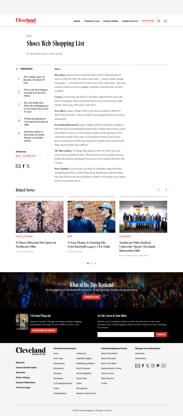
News (77, 21)
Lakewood (81, 353)
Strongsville (81, 388)
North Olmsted (83, 368)
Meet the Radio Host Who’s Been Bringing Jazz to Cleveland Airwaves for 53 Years (36, 107)
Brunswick (58, 378)
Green (56, 388)
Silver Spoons (107, 378)
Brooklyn (58, 373)
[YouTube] (163, 365)
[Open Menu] (165, 21)
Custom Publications (25, 382)
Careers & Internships (26, 367)
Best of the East (108, 358)
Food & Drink (110, 21)
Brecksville (58, 368)
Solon (79, 383)
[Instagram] (153, 365)
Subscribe (148, 21)
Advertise (20, 372)
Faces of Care (107, 373)
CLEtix (104, 383)
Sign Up (161, 334)
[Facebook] (143, 365)
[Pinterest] (158, 365)
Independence (60, 393)
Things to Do (91, 21)
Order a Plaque (23, 377)
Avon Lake (58, 358)
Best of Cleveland (109, 353)
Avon (56, 353)
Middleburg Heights (85, 363)
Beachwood (59, 363)
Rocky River (81, 378)
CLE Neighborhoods (63, 383)
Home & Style (130, 21)
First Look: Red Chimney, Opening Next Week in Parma (36, 93)
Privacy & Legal (23, 387)
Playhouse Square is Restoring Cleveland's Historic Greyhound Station (34, 136)
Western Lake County (86, 393)
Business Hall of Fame (111, 368)
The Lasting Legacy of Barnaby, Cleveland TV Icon (34, 80)
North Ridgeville (83, 373)
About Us (20, 362)
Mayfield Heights (84, 358)
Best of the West (108, 363)
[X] (147, 365)
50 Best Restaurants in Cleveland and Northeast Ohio (36, 122)
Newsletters (140, 358)
